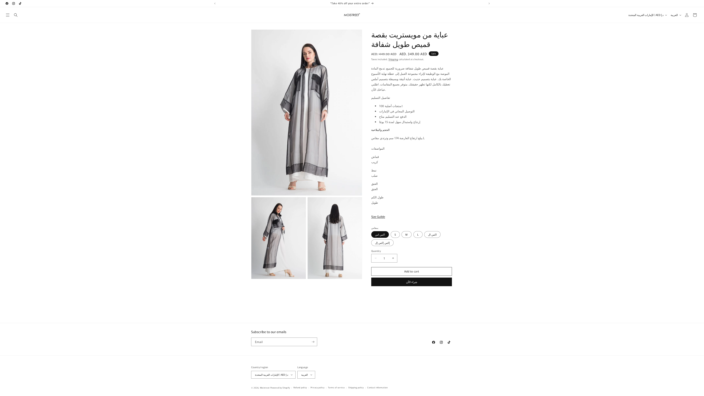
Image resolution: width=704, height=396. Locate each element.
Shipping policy (356, 387)
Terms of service (336, 387)
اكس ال (432, 234)
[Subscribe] (313, 342)
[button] (8, 15)
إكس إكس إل (382, 243)
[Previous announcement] (215, 3)
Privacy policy (317, 387)
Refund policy (300, 387)
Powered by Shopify (280, 387)
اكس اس (380, 234)
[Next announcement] (489, 3)
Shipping (393, 59)
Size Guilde (378, 216)
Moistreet (265, 387)
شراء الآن (411, 282)
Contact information (377, 387)
